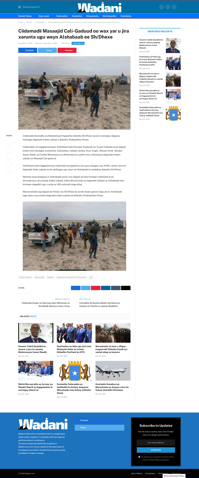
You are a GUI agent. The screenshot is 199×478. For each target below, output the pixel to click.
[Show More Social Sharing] (80, 50)
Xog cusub (43, 16)
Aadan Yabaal (25, 277)
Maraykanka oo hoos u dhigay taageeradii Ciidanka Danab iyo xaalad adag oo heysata (111, 349)
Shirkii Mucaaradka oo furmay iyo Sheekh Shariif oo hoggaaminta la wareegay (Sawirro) (35, 387)
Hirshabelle (78, 43)
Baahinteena (163, 473)
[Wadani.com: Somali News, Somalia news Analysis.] (99, 7)
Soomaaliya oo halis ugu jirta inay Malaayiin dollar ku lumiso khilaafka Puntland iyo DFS (74, 349)
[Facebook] (9, 143)
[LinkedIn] (9, 156)
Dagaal (50, 277)
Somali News (25, 16)
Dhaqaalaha (92, 16)
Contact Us (176, 473)
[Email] (9, 170)
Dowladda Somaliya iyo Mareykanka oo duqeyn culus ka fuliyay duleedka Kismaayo (112, 387)
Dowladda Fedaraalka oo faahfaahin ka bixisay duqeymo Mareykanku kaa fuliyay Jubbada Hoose (74, 388)
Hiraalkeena (150, 473)
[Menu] (19, 7)
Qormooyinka (109, 16)
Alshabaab (39, 277)
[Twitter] (9, 150)
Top (90, 277)
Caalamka (77, 16)
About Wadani (136, 473)
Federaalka (62, 16)
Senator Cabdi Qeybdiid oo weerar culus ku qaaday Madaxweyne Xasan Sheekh (32, 349)
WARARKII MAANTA (160, 31)
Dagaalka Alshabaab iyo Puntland (71, 277)
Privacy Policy (154, 460)
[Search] (180, 7)
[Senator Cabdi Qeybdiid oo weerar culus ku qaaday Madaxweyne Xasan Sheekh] (35, 333)
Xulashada (125, 16)
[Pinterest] (9, 163)
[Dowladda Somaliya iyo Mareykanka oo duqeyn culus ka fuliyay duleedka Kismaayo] (113, 371)
